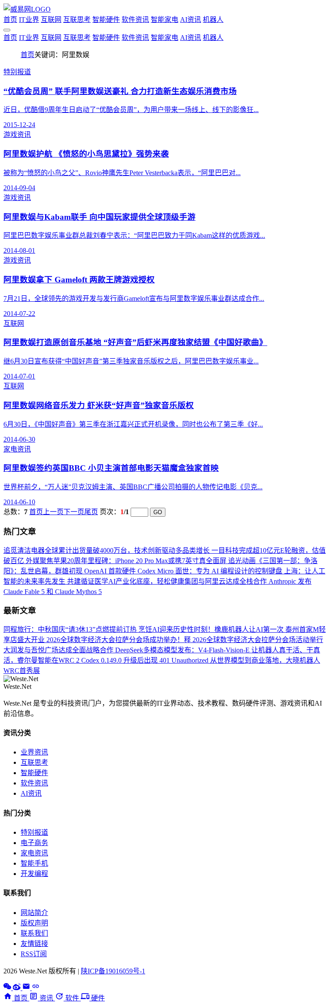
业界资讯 (34, 752)
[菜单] (6, 30)
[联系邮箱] (27, 987)
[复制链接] (36, 987)
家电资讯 (34, 853)
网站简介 (34, 912)
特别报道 (34, 832)
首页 (10, 19)
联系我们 (34, 933)
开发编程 (34, 873)
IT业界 (29, 19)
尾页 (91, 511)
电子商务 (34, 842)
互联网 (51, 19)
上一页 (53, 511)
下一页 (74, 511)
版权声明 (34, 923)
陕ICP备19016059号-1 (113, 971)
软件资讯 (135, 19)
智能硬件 (106, 19)
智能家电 (164, 19)
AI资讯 (190, 19)
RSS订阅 (34, 954)
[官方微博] (17, 987)
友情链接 (34, 943)
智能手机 (34, 863)
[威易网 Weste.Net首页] (27, 9)
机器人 (213, 19)
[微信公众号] (8, 987)
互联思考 (77, 19)
